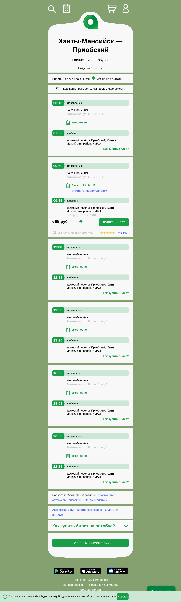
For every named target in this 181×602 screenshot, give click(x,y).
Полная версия (73, 584)
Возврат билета (90, 589)
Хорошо (123, 596)
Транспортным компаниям (90, 579)
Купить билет (114, 222)
